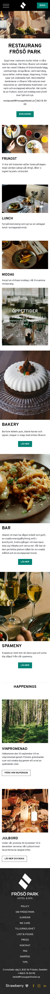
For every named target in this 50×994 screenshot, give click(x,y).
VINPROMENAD (14, 749)
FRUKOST (9, 159)
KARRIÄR (25, 917)
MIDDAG (8, 275)
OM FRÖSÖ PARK (25, 912)
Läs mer (25, 444)
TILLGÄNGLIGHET (25, 928)
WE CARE (25, 923)
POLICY (25, 906)
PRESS (25, 939)
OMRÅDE (25, 956)
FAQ (25, 951)
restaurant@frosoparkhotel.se (19, 100)
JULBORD (10, 838)
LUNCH (7, 218)
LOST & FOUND (25, 934)
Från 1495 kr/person (16, 773)
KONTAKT (25, 945)
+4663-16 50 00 (26, 973)
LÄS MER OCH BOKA (14, 858)
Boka (42, 5)
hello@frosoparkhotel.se (26, 977)
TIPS (25, 962)
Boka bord (25, 114)
